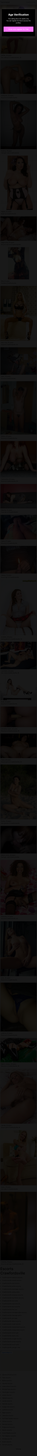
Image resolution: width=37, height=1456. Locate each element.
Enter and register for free (18, 29)
